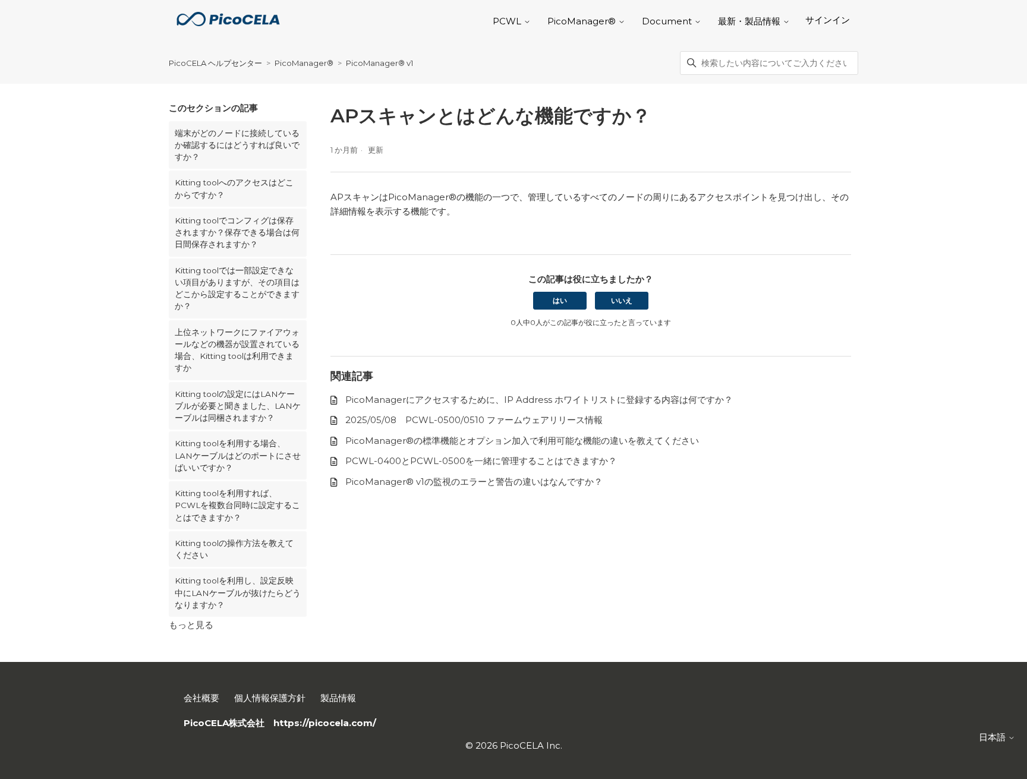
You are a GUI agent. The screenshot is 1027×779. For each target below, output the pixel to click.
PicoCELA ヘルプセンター (215, 63)
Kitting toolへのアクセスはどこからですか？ (234, 188)
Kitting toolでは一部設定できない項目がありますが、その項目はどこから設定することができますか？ (237, 288)
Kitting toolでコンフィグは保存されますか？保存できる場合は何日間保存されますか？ (237, 233)
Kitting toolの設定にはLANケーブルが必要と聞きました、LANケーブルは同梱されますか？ (238, 406)
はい (560, 300)
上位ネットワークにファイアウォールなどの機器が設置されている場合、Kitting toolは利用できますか (237, 350)
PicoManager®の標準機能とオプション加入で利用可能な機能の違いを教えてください (522, 440)
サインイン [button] (827, 20)
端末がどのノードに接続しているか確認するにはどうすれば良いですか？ (237, 145)
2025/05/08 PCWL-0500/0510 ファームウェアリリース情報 (474, 419)
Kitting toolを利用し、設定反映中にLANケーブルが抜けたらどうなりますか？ (238, 593)
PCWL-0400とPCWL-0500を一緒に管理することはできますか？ (481, 460)
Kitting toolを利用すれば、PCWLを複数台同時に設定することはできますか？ (237, 505)
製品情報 (338, 698)
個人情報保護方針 (269, 698)
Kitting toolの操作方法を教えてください (234, 549)
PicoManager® (305, 63)
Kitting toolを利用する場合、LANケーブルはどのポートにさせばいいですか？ (238, 455)
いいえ (621, 300)
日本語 (993, 737)
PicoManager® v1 (379, 63)
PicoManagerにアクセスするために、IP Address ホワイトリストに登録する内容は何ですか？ (539, 399)
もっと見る (191, 624)
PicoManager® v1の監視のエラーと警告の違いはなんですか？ (474, 481)
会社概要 (201, 698)
